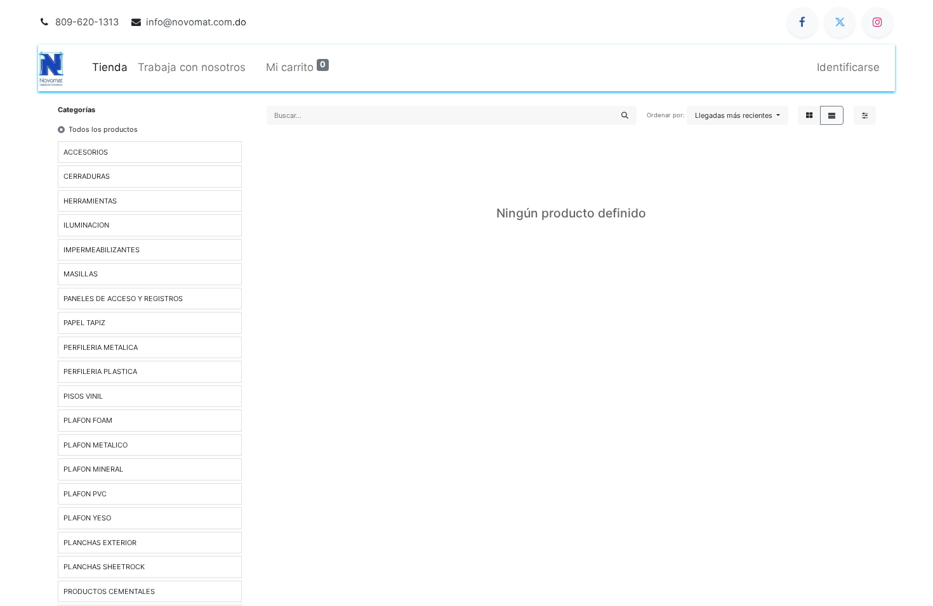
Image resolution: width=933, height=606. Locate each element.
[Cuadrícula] (809, 116)
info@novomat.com (189, 22)
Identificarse (848, 67)
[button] (737, 116)
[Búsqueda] (625, 116)
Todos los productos (103, 129)
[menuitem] (110, 68)
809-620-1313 (87, 22)
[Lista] (832, 116)
